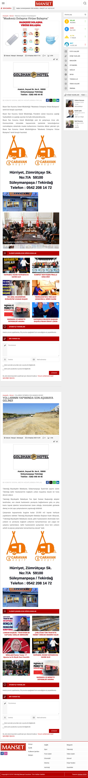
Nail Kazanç (79, 111)
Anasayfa (5, 16)
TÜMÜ (83, 95)
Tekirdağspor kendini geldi (14, 242)
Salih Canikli (79, 121)
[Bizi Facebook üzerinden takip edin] (2, 753)
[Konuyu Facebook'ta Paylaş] (47, 100)
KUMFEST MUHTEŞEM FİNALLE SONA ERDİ (45, 276)
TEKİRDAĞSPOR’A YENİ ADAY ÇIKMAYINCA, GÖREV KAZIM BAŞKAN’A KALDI (45, 299)
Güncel (12, 16)
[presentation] (13, 7)
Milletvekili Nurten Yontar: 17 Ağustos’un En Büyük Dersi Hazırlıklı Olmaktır (16, 657)
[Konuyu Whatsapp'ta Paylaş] (54, 100)
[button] (5, 246)
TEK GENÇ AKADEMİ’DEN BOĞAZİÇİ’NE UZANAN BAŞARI (16, 298)
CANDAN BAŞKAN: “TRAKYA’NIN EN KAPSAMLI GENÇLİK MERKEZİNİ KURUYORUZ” (16, 635)
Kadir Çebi (78, 100)
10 (56, 246)
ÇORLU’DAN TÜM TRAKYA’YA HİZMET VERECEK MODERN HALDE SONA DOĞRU (45, 635)
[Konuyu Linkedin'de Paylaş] (57, 100)
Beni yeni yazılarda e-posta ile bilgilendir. (17, 369)
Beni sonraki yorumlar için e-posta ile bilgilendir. (20, 365)
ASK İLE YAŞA (79, 106)
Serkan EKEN (82, 774)
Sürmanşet (20, 55)
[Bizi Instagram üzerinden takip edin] (5, 753)
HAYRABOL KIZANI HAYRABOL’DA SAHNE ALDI (16, 276)
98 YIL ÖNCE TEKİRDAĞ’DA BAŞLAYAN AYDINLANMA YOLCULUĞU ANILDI (40, 8)
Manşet (13, 55)
